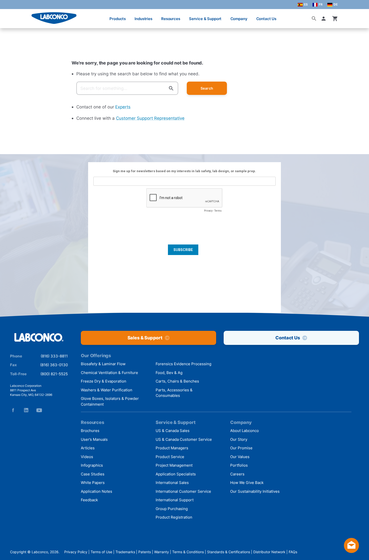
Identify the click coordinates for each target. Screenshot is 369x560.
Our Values (240, 456)
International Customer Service (183, 491)
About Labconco (244, 430)
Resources (170, 19)
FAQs (293, 552)
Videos (87, 456)
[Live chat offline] (351, 551)
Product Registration (174, 517)
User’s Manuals (94, 439)
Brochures (90, 430)
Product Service (170, 456)
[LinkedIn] (26, 410)
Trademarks (125, 552)
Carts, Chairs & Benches (177, 381)
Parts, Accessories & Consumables (174, 393)
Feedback (89, 499)
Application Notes (96, 491)
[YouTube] (39, 410)
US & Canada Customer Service (184, 439)
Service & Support (205, 19)
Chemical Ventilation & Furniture (109, 372)
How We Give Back (247, 482)
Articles (88, 448)
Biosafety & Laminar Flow (103, 363)
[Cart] (335, 19)
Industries (143, 19)
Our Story (238, 439)
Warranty (161, 552)
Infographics (92, 465)
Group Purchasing (172, 508)
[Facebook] (13, 410)
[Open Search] (314, 19)
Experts (123, 106)
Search (207, 88)
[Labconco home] (39, 337)
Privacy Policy (75, 552)
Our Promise (241, 448)
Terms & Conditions (188, 552)
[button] (324, 19)
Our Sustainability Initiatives (255, 491)
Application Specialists (176, 474)
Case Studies (92, 474)
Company (239, 19)
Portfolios (239, 465)
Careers (237, 474)
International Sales (172, 482)
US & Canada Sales (173, 430)
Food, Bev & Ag (169, 372)
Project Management (174, 465)
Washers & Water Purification (106, 390)
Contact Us (266, 19)
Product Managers (172, 448)
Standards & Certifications (228, 552)
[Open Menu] (9, 16)
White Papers (93, 482)
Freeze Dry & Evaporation (103, 381)
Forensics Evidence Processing (183, 363)
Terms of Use (101, 552)
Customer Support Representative (150, 118)
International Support (175, 499)
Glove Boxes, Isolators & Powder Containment (110, 401)
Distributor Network (269, 552)
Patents (144, 552)
